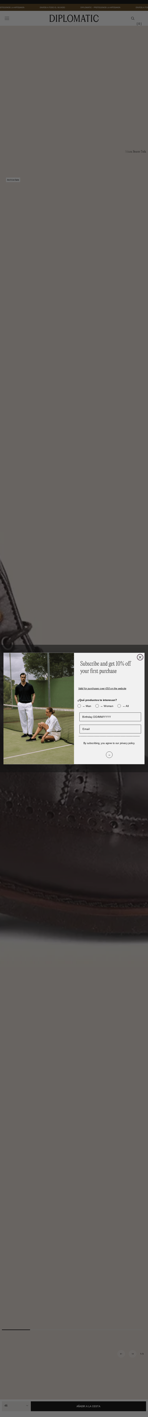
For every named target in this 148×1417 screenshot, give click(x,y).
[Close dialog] (140, 657)
